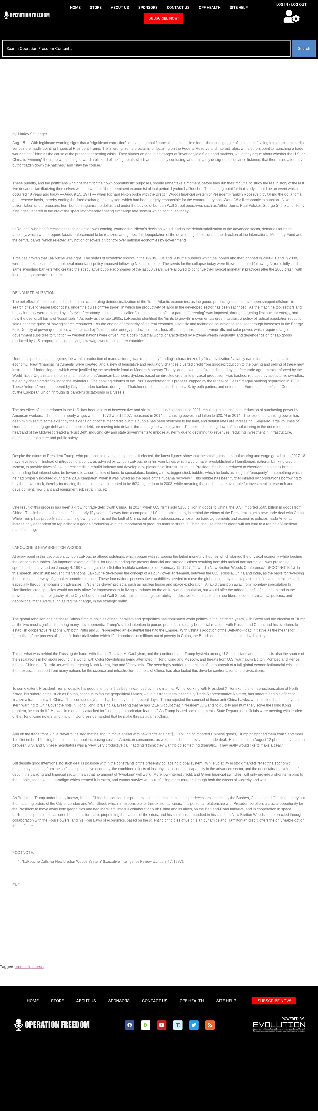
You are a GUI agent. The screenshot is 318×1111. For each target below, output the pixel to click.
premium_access (29, 966)
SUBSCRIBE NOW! (164, 18)
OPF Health (209, 7)
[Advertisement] (152, 94)
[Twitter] (194, 1025)
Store (95, 7)
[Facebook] (129, 1025)
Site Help (239, 7)
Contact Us (178, 7)
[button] (291, 16)
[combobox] (146, 48)
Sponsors (148, 7)
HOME (75, 7)
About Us (120, 7)
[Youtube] (161, 1025)
